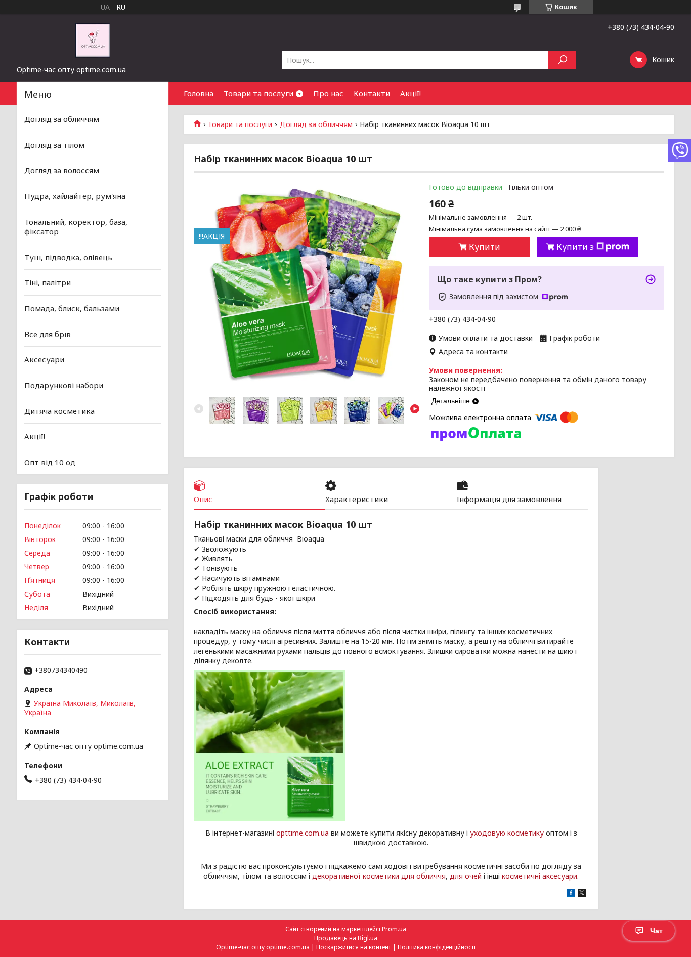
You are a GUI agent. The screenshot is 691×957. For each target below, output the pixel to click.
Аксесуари (44, 359)
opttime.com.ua (302, 833)
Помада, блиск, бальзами (71, 308)
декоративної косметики (355, 876)
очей (473, 876)
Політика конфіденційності (437, 947)
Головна (198, 93)
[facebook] (571, 894)
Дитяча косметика (59, 410)
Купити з (575, 247)
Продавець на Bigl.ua (345, 938)
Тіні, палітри (47, 282)
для (456, 876)
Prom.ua (394, 929)
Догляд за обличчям (316, 124)
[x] (582, 894)
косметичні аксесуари (539, 876)
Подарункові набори (63, 385)
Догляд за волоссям (61, 170)
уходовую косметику (507, 833)
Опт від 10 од (49, 462)
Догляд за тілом (54, 145)
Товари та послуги (258, 93)
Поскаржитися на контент (353, 947)
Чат (656, 931)
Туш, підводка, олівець (68, 257)
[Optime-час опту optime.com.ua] (92, 39)
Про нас (328, 93)
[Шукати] (562, 60)
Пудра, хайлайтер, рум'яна (74, 196)
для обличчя (423, 876)
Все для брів (47, 334)
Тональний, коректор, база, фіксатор (75, 226)
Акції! (410, 93)
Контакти (372, 93)
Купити (484, 247)
